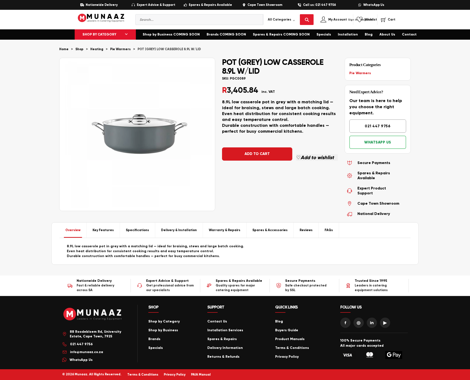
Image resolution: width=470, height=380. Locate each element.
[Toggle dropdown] (126, 34)
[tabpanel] (235, 251)
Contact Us (217, 321)
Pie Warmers (120, 49)
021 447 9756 (377, 126)
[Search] (307, 19)
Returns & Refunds (223, 357)
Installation (348, 34)
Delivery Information (225, 348)
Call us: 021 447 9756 (319, 5)
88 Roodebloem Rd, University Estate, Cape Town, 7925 (95, 334)
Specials (324, 34)
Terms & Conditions (292, 348)
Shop (79, 49)
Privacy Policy (287, 357)
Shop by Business (163, 330)
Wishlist (370, 20)
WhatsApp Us (373, 5)
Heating (96, 49)
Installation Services (225, 330)
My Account (342, 20)
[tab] (73, 230)
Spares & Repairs (222, 339)
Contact (409, 34)
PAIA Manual (201, 375)
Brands (154, 339)
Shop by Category (164, 321)
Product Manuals (290, 339)
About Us (387, 34)
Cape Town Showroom (264, 5)
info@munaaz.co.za (86, 352)
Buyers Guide (286, 330)
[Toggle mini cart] (388, 19)
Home (64, 49)
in (372, 322)
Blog (369, 34)
